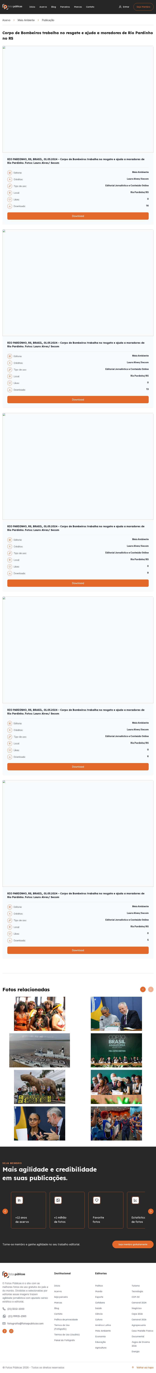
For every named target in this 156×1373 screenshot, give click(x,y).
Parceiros (65, 6)
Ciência (99, 1314)
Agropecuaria (139, 1325)
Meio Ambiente (26, 20)
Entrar (126, 6)
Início (32, 6)
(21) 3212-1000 (15, 1308)
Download (78, 216)
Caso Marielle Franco (142, 1330)
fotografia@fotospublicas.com (25, 1323)
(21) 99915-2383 (17, 1316)
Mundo (98, 1291)
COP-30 (136, 1297)
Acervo (43, 6)
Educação (100, 1342)
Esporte (99, 1297)
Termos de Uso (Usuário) (67, 1334)
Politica (99, 1285)
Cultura (98, 1319)
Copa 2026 (137, 1314)
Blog (53, 6)
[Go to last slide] (5, 1211)
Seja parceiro (61, 1297)
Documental (138, 1336)
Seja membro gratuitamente (133, 1244)
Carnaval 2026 (139, 1319)
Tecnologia (137, 1291)
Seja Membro (143, 6)
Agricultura (100, 1347)
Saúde (98, 1308)
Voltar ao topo (145, 1367)
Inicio (57, 1285)
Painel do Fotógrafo (64, 1340)
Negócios (137, 1308)
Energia (135, 1351)
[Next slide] (151, 1211)
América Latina (103, 1325)
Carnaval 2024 (139, 1302)
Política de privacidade (66, 1319)
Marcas (78, 6)
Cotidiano (100, 1302)
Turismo (136, 1285)
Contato (90, 6)
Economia (100, 1336)
